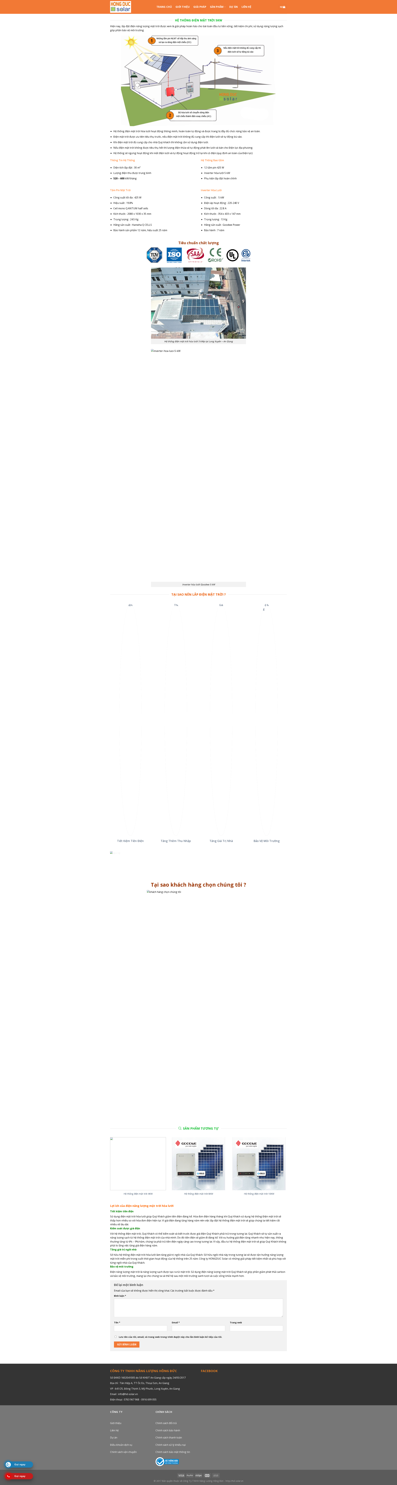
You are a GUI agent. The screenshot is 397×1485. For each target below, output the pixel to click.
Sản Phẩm (217, 7)
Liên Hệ (246, 7)
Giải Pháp (199, 7)
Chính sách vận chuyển (123, 1452)
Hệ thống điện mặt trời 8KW (198, 1193)
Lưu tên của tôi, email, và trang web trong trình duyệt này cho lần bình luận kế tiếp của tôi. (170, 1336)
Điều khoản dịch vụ (121, 1445)
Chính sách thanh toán (169, 1437)
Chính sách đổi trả (166, 1423)
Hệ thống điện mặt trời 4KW (138, 1193)
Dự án (233, 7)
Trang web (236, 1322)
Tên (117, 1322)
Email (176, 1322)
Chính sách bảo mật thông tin (173, 1452)
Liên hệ (114, 1430)
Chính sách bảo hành (168, 1430)
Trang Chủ (164, 7)
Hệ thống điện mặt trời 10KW (259, 1193)
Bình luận (120, 1295)
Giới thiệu (115, 1423)
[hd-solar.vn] (120, 7)
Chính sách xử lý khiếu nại (171, 1445)
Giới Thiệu (183, 7)
